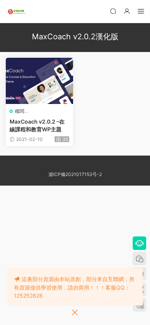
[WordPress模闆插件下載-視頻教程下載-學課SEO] (17, 11)
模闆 (19, 111)
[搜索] (113, 10)
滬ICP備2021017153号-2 (75, 174)
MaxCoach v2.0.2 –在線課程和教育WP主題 (37, 125)
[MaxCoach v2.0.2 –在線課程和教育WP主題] (39, 81)
